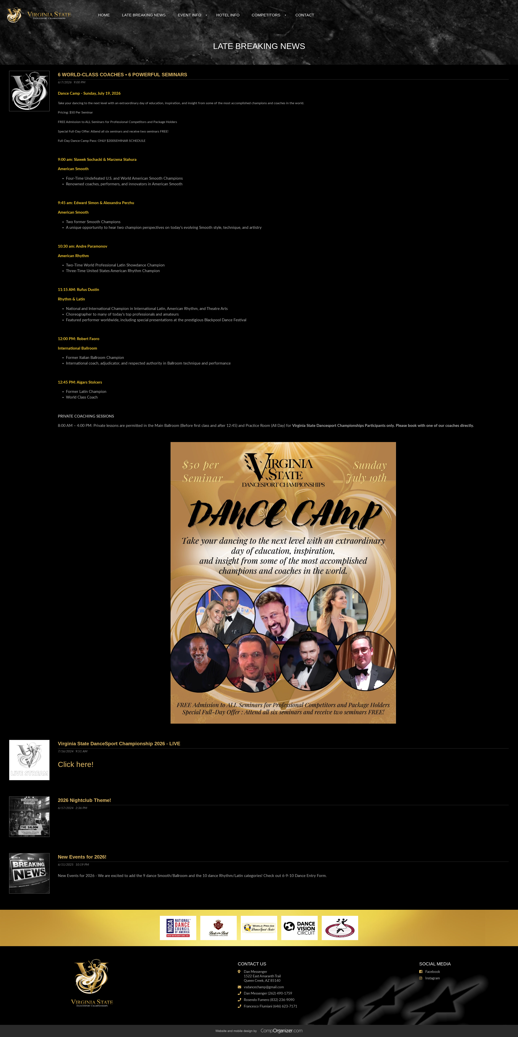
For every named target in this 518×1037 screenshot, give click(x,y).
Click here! (75, 764)
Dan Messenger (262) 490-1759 (268, 993)
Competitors (266, 15)
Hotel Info (228, 15)
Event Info (189, 15)
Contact (304, 15)
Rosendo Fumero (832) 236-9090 (269, 1000)
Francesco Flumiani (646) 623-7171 (270, 1006)
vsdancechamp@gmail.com (264, 987)
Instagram (432, 978)
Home (104, 15)
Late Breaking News (144, 15)
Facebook (432, 971)
